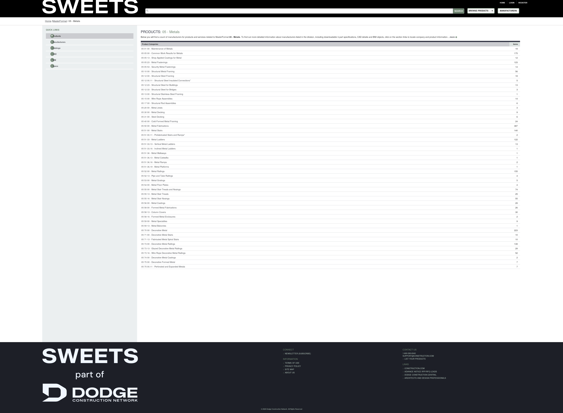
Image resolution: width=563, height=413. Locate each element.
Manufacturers (22, 42)
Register (522, 3)
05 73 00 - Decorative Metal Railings (136, 243)
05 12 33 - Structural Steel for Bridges (136, 89)
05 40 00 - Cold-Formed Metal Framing (137, 121)
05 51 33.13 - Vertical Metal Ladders (136, 143)
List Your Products (333, 358)
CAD (18, 54)
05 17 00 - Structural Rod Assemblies (136, 103)
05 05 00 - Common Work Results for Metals (140, 53)
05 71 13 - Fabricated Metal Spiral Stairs (138, 239)
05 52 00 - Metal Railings (131, 171)
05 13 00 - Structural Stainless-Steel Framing (140, 94)
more (430, 36)
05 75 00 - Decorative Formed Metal (136, 262)
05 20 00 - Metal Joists (129, 107)
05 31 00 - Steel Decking (130, 116)
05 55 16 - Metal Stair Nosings (133, 198)
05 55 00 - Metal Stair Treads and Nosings (139, 189)
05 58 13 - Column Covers (131, 212)
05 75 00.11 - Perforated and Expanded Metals (141, 266)
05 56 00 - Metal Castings (131, 203)
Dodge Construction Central (338, 374)
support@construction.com (336, 355)
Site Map (289, 369)
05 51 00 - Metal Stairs (129, 130)
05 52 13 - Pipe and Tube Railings (135, 175)
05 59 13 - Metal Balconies (131, 225)
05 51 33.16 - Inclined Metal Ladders (136, 148)
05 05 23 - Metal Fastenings (132, 62)
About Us (290, 372)
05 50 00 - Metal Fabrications (133, 125)
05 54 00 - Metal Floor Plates (132, 184)
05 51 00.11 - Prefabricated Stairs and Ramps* (141, 134)
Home (502, 3)
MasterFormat (59, 21)
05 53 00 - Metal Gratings (131, 180)
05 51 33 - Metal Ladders (131, 139)
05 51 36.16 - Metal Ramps (132, 162)
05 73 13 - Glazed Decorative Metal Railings (139, 248)
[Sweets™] (90, 5)
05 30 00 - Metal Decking (131, 112)
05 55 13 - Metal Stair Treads (132, 193)
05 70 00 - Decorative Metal (132, 230)
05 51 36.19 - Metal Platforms (133, 166)
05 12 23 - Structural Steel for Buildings (137, 84)
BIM (17, 60)
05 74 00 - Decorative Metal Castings (136, 257)
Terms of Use (292, 362)
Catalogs (20, 48)
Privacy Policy (293, 366)
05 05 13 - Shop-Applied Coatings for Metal (139, 57)
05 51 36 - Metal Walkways (131, 153)
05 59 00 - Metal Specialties (132, 221)
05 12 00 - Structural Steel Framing (135, 75)
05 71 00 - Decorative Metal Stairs (135, 234)
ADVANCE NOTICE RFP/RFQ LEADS (338, 371)
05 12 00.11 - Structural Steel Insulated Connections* (144, 80)
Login (511, 3)
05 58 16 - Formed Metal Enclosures (136, 216)
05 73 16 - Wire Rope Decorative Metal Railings (141, 252)
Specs (18, 66)
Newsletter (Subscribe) (298, 353)
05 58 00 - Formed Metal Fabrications (137, 207)
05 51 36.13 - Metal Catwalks (132, 157)
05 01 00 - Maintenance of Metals (135, 48)
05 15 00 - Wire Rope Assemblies (134, 98)
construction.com (332, 368)
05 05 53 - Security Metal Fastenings (136, 66)
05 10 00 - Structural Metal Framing (135, 71)
